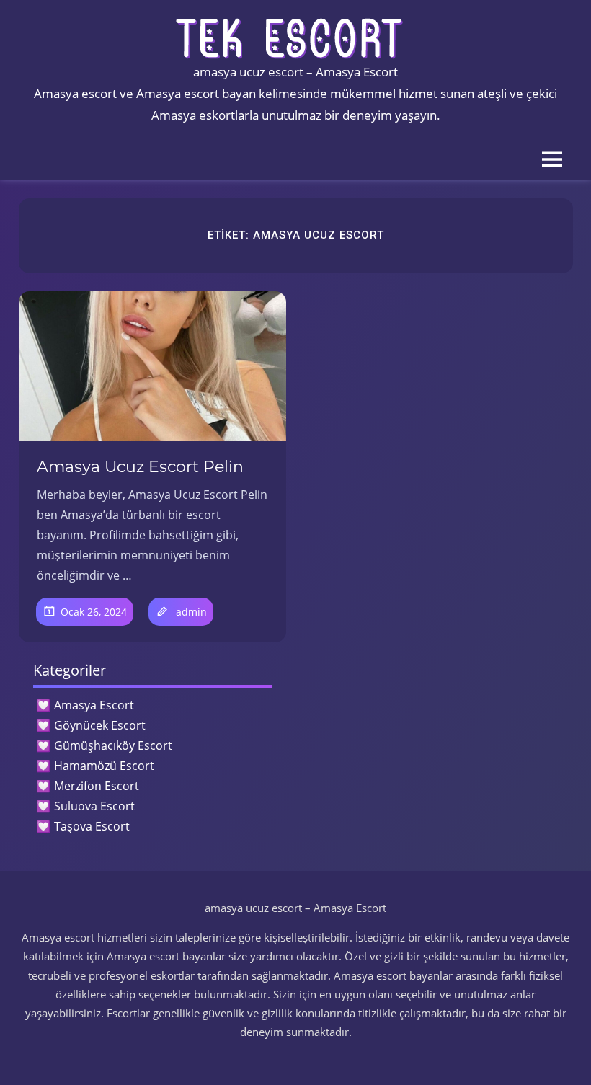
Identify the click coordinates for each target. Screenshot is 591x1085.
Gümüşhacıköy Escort (113, 745)
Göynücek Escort (100, 725)
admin (191, 612)
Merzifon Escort (96, 786)
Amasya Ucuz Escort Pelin (140, 467)
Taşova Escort (92, 826)
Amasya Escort (94, 705)
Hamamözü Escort (104, 766)
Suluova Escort (94, 806)
